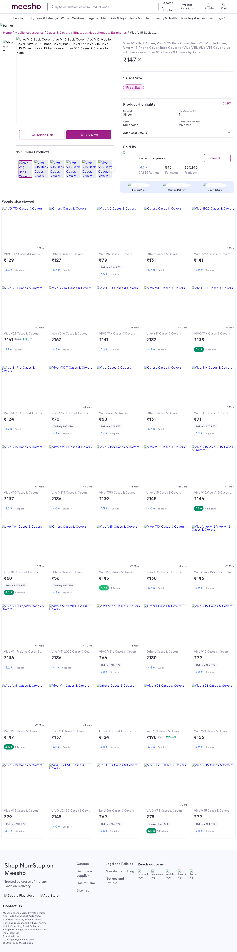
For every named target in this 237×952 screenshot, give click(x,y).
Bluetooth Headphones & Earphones (100, 32)
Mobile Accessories (29, 32)
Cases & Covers (58, 32)
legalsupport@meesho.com (18, 939)
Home (7, 32)
